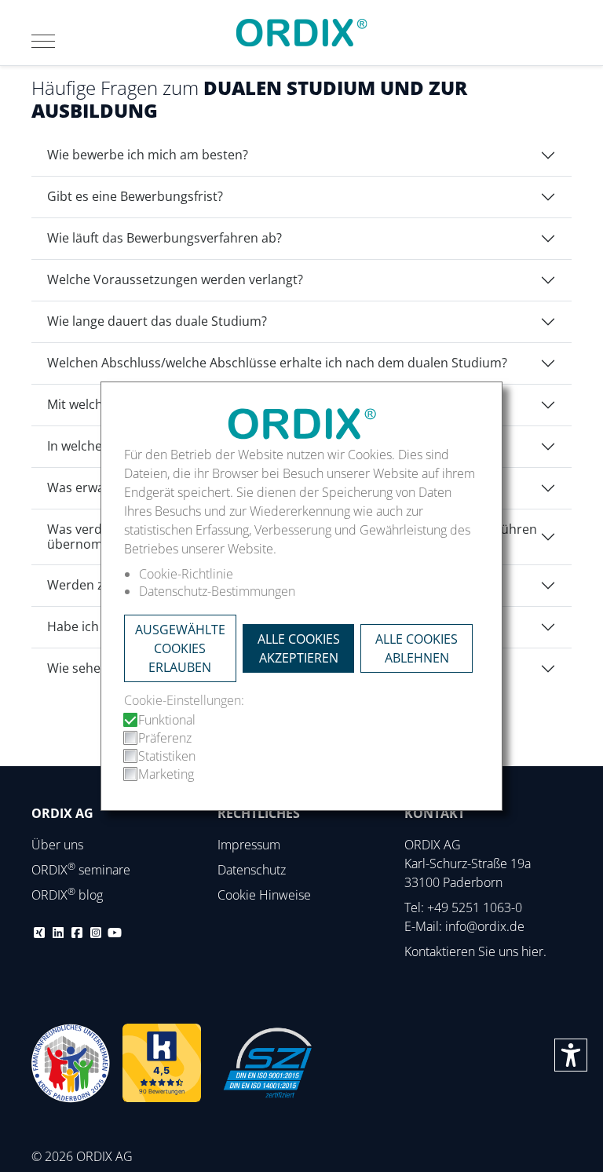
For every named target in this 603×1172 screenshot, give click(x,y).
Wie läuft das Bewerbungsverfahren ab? (164, 237)
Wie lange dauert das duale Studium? (157, 321)
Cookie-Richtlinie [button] (186, 573)
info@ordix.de (484, 926)
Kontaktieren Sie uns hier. (475, 951)
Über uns (57, 844)
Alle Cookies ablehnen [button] (416, 648)
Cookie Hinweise (264, 895)
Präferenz (165, 738)
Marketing (166, 774)
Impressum (248, 844)
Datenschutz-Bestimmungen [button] (217, 591)
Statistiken (167, 756)
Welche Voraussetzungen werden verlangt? (175, 279)
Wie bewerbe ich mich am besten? (147, 154)
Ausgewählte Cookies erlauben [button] (180, 648)
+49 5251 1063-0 (474, 907)
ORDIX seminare (80, 869)
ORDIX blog (67, 895)
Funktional (167, 720)
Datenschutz (251, 869)
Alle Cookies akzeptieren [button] (299, 648)
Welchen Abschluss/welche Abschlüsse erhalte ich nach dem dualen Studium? (277, 362)
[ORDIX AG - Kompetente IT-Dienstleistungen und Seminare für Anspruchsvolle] (301, 32)
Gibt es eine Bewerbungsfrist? (135, 196)
